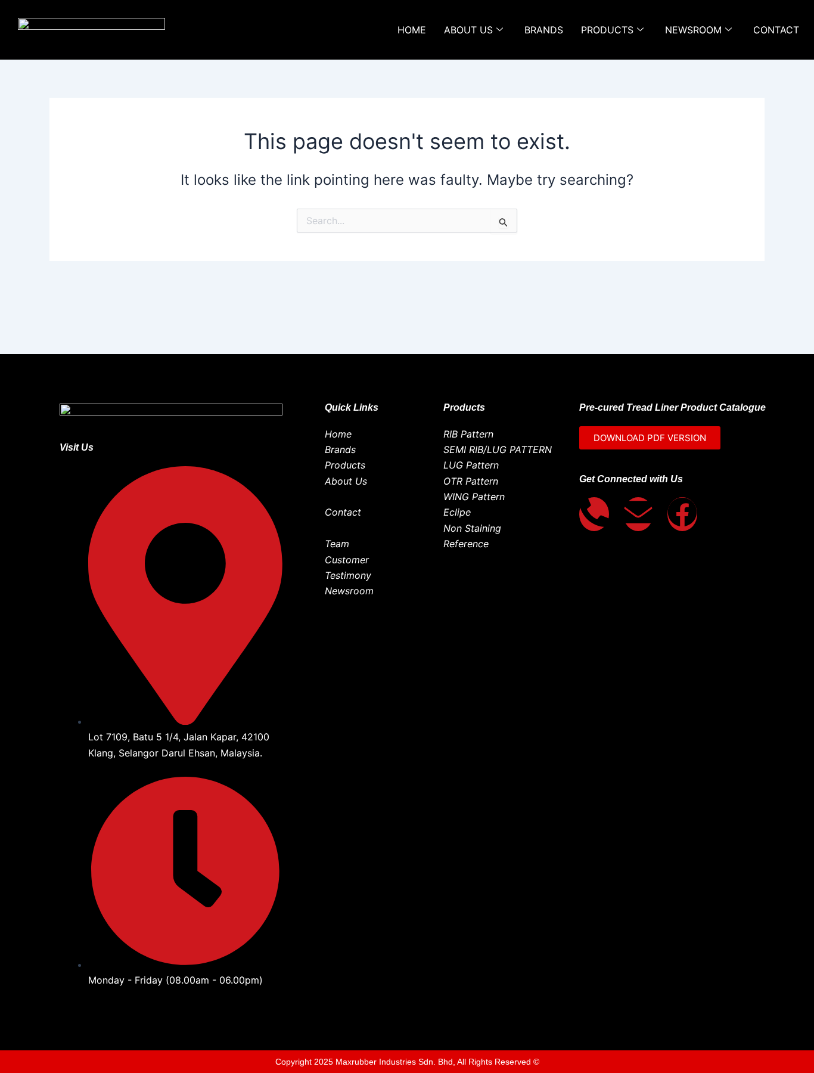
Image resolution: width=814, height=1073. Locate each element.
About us (468, 30)
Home (411, 30)
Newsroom (693, 30)
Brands (543, 30)
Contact (776, 30)
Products (607, 30)
